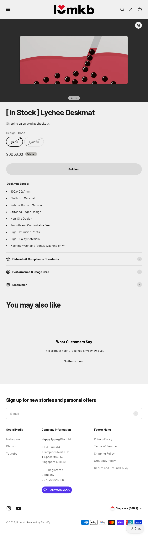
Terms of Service (105, 446)
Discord (11, 446)
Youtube (12, 453)
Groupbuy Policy (105, 460)
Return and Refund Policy (111, 468)
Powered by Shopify (38, 522)
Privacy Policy (103, 439)
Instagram (13, 439)
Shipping (12, 123)
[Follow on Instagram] (8, 508)
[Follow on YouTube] (18, 508)
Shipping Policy (104, 453)
